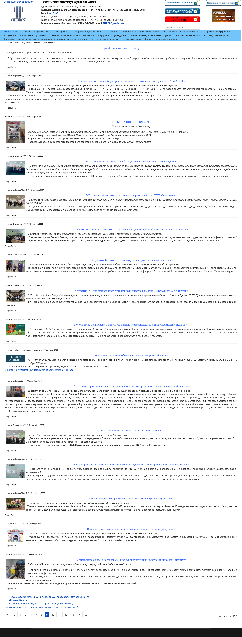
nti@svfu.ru (55, 13)
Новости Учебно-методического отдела (22, 43)
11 (59, 614)
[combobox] (182, 27)
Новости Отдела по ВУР (15, 156)
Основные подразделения (36, 31)
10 (53, 614)
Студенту (112, 31)
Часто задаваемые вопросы (217, 35)
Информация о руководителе (112, 35)
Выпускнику (10, 35)
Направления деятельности (88, 31)
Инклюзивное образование (33, 35)
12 (66, 614)
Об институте (10, 31)
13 (72, 614)
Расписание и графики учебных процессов (144, 31)
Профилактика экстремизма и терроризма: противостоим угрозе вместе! (49, 596)
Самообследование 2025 (188, 35)
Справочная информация (217, 31)
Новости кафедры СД (14, 75)
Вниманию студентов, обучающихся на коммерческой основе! (39, 369)
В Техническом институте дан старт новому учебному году (41, 603)
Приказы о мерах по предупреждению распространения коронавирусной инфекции (45, 39)
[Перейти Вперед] (79, 614)
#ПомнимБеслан (18, 600)
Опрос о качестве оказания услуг (161, 39)
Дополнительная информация (183, 31)
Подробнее (10, 67)
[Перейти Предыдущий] (14, 614)
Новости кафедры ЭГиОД (16, 190)
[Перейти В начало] (7, 614)
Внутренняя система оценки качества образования (116, 39)
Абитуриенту (62, 31)
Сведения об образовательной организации (72, 35)
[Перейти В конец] (86, 614)
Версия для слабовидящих (18, 1)
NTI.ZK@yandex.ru (113, 23)
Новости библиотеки (14, 116)
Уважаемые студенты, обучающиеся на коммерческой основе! (43, 607)
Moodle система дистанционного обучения (151, 35)
